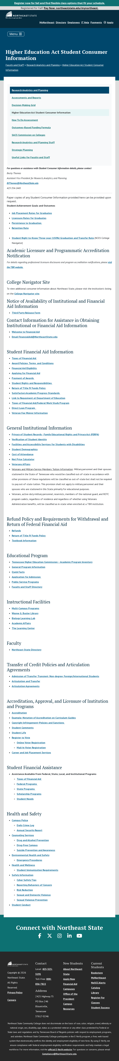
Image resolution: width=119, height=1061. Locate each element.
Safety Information (22, 875)
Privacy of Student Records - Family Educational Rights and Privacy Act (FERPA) (55, 434)
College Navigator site (26, 293)
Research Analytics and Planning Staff (33, 142)
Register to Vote (21, 737)
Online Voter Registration (31, 742)
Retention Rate (20, 228)
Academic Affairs (21, 623)
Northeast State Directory (26, 649)
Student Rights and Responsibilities (32, 383)
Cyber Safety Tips (26, 879)
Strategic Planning (22, 149)
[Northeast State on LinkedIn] (69, 935)
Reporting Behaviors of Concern (34, 884)
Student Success (100, 1007)
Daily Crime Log (25, 825)
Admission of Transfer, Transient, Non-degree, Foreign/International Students (55, 676)
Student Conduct (21, 904)
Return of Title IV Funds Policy (29, 388)
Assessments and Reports (26, 97)
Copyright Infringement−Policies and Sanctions (38, 722)
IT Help (85, 22)
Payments (96, 22)
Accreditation (19, 712)
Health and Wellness (23, 865)
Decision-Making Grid (23, 105)
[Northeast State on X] (49, 935)
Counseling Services (23, 835)
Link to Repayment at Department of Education (38, 398)
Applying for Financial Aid (26, 373)
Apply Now (69, 978)
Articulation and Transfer (26, 681)
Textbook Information (24, 540)
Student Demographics (25, 449)
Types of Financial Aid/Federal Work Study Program (40, 403)
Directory (61, 22)
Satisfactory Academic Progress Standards (36, 393)
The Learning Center (23, 628)
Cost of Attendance (22, 454)
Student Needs (25, 798)
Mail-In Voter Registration (31, 747)
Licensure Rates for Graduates (29, 218)
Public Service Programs (25, 581)
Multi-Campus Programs (25, 608)
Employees (74, 22)
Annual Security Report (29, 830)
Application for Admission (26, 576)
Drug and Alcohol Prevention (33, 840)
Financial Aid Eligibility (24, 368)
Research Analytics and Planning (43, 65)
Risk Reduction (25, 889)
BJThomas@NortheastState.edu (22, 183)
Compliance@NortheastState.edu (59, 1053)
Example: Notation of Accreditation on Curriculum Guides (44, 717)
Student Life (19, 732)
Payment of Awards (23, 378)
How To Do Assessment (25, 120)
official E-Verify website (60, 1049)
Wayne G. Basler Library (25, 613)
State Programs (26, 788)
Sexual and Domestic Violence (34, 894)
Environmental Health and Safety (30, 855)
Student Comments (23, 727)
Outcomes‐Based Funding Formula (31, 127)
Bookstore (97, 972)
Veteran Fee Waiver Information (30, 412)
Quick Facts (18, 571)
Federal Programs (27, 783)
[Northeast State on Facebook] (40, 935)
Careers (11, 999)
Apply (110, 22)
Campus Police (20, 820)
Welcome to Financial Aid (26, 331)
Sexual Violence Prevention (32, 899)
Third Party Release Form (26, 312)
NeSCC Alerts (98, 982)
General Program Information (28, 566)
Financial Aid (70, 983)
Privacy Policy (14, 992)
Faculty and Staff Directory (27, 586)
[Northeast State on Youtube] (79, 935)
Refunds (16, 530)
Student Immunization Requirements (37, 870)
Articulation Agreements (26, 686)
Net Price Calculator (23, 459)
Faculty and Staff (15, 65)
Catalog (95, 987)
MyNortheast (47, 22)
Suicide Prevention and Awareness (36, 850)
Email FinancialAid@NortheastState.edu (34, 336)
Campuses (69, 988)
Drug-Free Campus (27, 845)
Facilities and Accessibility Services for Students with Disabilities (48, 444)
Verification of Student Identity (29, 439)
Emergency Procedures (29, 860)
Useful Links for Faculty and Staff (31, 157)
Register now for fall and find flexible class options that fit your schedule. (59, 3)
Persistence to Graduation (27, 223)
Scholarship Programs (29, 793)
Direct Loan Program (24, 408)
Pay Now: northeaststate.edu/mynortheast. (71, 8)
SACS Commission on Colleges (28, 134)
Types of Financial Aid (24, 358)
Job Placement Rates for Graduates (32, 213)
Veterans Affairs (21, 464)
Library (95, 992)
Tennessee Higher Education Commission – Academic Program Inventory (52, 562)
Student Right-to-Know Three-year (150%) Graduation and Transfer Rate (53, 237)
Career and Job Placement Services (31, 752)
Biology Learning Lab (23, 618)
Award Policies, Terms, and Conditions (33, 363)
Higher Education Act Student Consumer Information (41, 112)
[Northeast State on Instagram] (59, 935)
